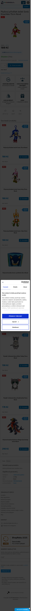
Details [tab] (15, 287)
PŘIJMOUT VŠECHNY (15, 316)
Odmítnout (15, 327)
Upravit (14, 321)
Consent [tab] (5, 287)
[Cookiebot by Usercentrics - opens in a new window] (22, 282)
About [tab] (25, 287)
